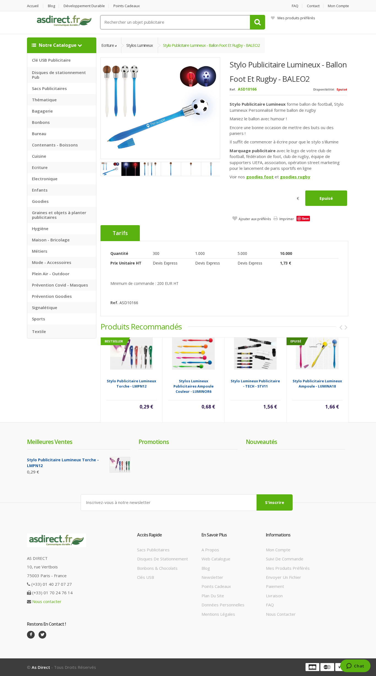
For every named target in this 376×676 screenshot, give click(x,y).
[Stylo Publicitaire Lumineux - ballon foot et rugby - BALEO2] (160, 108)
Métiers (39, 251)
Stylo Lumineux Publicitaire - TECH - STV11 (255, 383)
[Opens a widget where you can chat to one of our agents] (355, 666)
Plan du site (212, 595)
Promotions (153, 442)
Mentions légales (218, 614)
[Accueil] (64, 21)
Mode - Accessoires (51, 262)
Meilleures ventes (49, 442)
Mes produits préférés (296, 17)
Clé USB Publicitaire (51, 60)
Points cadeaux (126, 6)
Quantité (119, 253)
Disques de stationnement (162, 558)
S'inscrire (274, 502)
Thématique (44, 99)
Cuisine (39, 156)
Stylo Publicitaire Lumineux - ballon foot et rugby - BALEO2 (211, 45)
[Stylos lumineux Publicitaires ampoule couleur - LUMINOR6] (193, 353)
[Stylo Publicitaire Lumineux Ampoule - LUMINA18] (317, 353)
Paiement (275, 586)
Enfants (40, 190)
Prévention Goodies (52, 296)
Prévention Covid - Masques (60, 285)
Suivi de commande (284, 558)
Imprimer (286, 219)
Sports (38, 318)
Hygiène (40, 228)
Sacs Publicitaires (49, 88)
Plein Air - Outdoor (50, 273)
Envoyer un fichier (283, 577)
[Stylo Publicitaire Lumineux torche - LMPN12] (131, 353)
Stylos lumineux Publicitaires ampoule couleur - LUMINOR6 (193, 386)
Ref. (233, 89)
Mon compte (338, 6)
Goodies (40, 201)
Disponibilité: (324, 89)
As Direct (41, 667)
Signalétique (44, 307)
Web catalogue (215, 558)
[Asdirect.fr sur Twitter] (42, 635)
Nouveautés (261, 442)
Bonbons (41, 122)
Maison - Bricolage (51, 239)
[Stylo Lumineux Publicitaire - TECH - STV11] (255, 353)
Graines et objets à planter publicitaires (59, 215)
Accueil (33, 6)
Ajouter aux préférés (255, 219)
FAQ (295, 6)
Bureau (39, 133)
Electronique (45, 178)
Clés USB (145, 577)
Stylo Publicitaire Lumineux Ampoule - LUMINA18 (317, 383)
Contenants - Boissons (55, 145)
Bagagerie (42, 111)
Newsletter (212, 577)
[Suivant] (346, 327)
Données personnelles (222, 604)
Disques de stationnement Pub (59, 75)
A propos (210, 549)
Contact (313, 6)
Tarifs (120, 233)
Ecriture (40, 167)
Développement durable (84, 6)
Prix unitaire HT (125, 263)
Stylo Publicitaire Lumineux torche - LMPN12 (131, 383)
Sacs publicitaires (153, 549)
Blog (51, 6)
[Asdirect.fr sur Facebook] (31, 635)
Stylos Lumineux (139, 45)
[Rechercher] (257, 22)
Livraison (274, 595)
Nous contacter (46, 601)
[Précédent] (340, 327)
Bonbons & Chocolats (157, 568)
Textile (39, 331)
